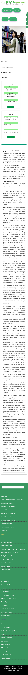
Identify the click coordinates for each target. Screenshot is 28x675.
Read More (11, 91)
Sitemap (3, 624)
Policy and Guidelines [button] (7, 67)
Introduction (4, 496)
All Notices (10, 137)
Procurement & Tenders (7, 527)
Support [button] (3, 77)
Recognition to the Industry (8, 506)
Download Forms (5, 569)
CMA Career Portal (6, 655)
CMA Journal (4, 641)
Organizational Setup (6, 523)
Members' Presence (6, 542)
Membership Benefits (6, 545)
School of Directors (6, 627)
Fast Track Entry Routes (7, 595)
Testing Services (5, 644)
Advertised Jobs (5, 658)
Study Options (5, 591)
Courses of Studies (6, 585)
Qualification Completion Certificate (10, 573)
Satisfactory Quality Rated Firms (9, 552)
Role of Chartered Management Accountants (13, 549)
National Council (5, 510)
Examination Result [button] (6, 72)
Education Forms (5, 648)
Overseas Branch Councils (8, 520)
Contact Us (13, 19)
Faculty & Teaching (6, 615)
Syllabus (3, 588)
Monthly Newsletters (6, 637)
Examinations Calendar (7, 609)
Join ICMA (17, 10)
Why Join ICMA (5, 581)
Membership (4, 539)
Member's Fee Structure (7, 563)
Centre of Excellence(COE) (8, 631)
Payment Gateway (7, 10)
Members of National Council (9, 513)
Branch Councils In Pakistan (8, 517)
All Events (11, 107)
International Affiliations (7, 503)
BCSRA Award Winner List (8, 559)
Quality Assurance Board (7, 556)
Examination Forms (6, 651)
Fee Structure (4, 605)
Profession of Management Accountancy (11, 500)
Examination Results (6, 612)
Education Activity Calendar (8, 598)
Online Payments (5, 566)
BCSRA (3, 634)
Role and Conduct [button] (6, 63)
